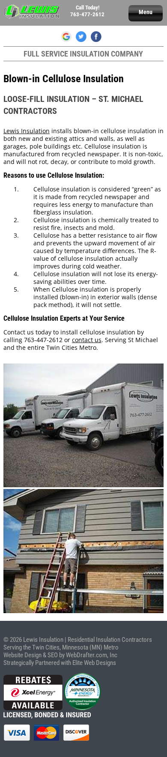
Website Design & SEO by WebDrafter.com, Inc (60, 655)
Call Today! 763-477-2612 (87, 11)
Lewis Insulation (26, 131)
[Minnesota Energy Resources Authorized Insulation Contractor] (82, 708)
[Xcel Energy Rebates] (33, 708)
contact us (86, 340)
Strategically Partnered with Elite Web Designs (59, 663)
